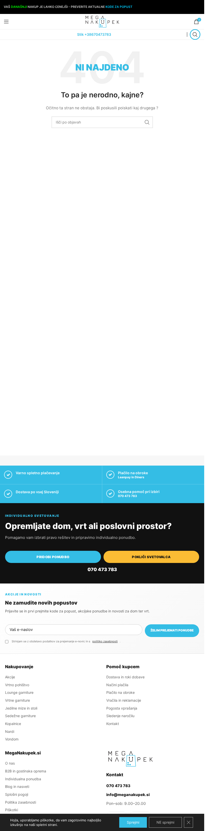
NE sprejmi (165, 822)
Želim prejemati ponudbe (172, 630)
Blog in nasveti (17, 786)
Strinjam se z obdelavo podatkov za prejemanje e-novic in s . (66, 641)
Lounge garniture (19, 692)
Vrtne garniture (17, 700)
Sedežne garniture (20, 716)
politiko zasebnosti (105, 641)
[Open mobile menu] (6, 21)
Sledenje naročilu (120, 716)
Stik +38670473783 (94, 34)
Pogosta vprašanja (121, 708)
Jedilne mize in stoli (21, 708)
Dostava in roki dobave (125, 677)
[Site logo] (102, 21)
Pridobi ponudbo (53, 557)
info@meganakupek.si (128, 794)
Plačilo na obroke (120, 692)
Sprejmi (133, 822)
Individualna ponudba (23, 779)
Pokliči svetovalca (151, 557)
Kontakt (112, 723)
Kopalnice (13, 723)
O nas (10, 763)
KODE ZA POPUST (119, 7)
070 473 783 (127, 496)
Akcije (10, 677)
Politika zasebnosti (20, 802)
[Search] (195, 34)
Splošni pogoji (16, 794)
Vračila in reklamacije (123, 700)
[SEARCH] (147, 122)
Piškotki (11, 810)
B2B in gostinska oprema (25, 771)
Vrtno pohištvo (17, 685)
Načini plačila (117, 685)
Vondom (12, 739)
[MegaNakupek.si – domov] (130, 758)
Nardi (9, 731)
